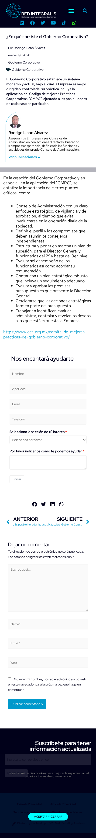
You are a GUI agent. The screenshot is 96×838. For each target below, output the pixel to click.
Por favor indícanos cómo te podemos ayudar (46, 451)
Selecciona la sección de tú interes (37, 432)
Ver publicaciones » (24, 157)
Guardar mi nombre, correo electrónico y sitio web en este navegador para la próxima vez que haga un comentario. (47, 684)
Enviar (17, 479)
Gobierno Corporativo (24, 62)
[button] (71, 10)
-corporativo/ (57, 337)
